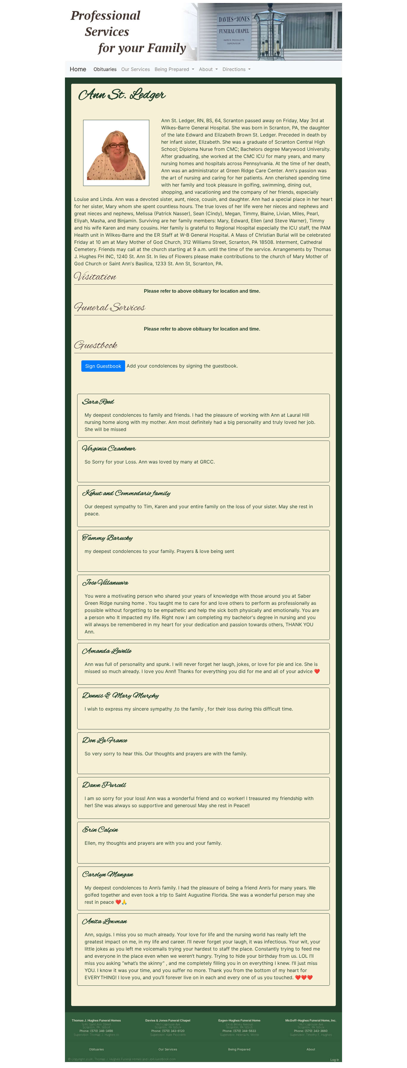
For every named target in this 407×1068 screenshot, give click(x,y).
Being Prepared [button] (173, 69)
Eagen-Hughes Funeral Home (239, 1020)
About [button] (206, 69)
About (311, 1049)
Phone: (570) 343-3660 (310, 1031)
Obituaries (106, 69)
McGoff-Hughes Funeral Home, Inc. (310, 1020)
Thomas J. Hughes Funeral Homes (96, 1020)
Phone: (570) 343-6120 (167, 1031)
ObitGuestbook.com (161, 1059)
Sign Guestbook (103, 366)
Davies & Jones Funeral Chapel (167, 1020)
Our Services (135, 69)
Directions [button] (235, 69)
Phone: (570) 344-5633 (239, 1031)
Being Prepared (239, 1049)
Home (78, 69)
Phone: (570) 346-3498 (96, 1031)
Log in (334, 1059)
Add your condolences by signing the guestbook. (182, 366)
